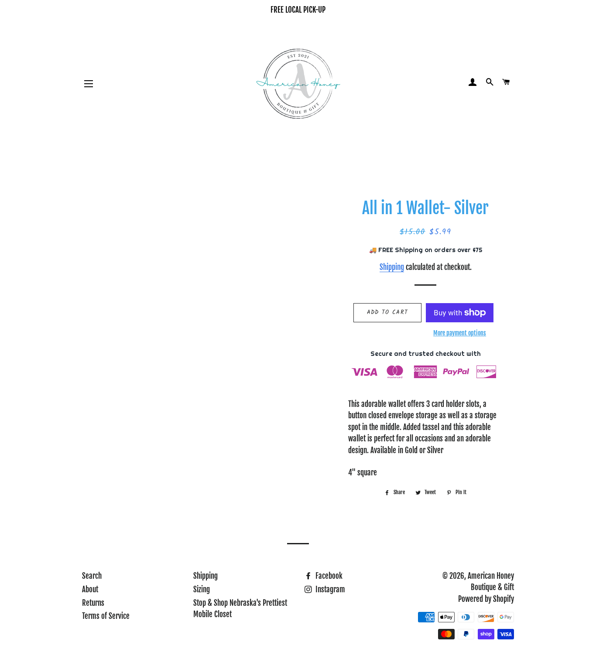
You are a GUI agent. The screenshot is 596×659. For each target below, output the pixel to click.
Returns (93, 603)
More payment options (459, 333)
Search (92, 575)
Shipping (392, 267)
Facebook (328, 575)
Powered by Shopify (486, 599)
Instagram (329, 589)
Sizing (201, 589)
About (90, 589)
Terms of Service (106, 616)
